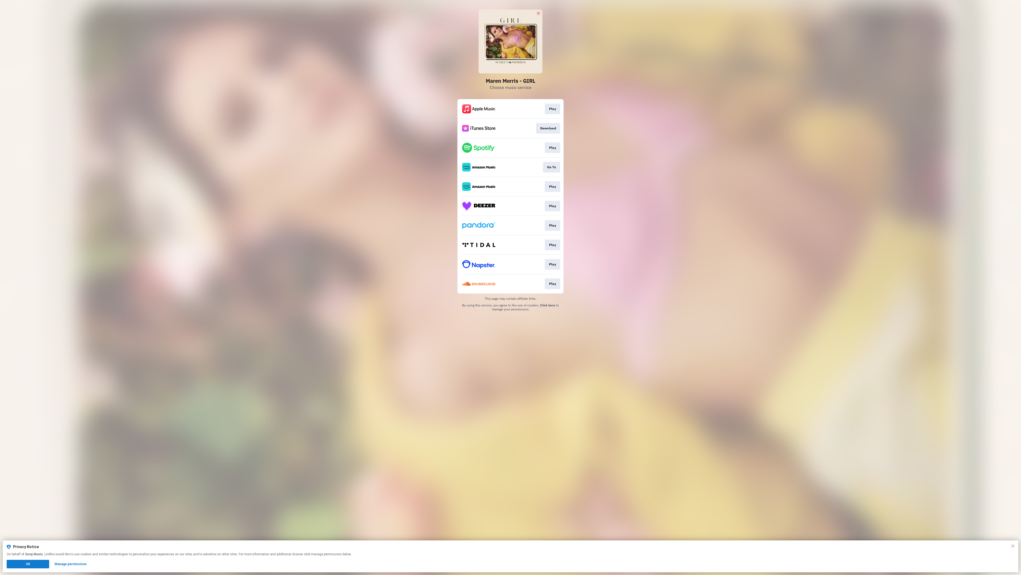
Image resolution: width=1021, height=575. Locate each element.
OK (28, 564)
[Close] (1013, 546)
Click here (547, 305)
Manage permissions (71, 564)
